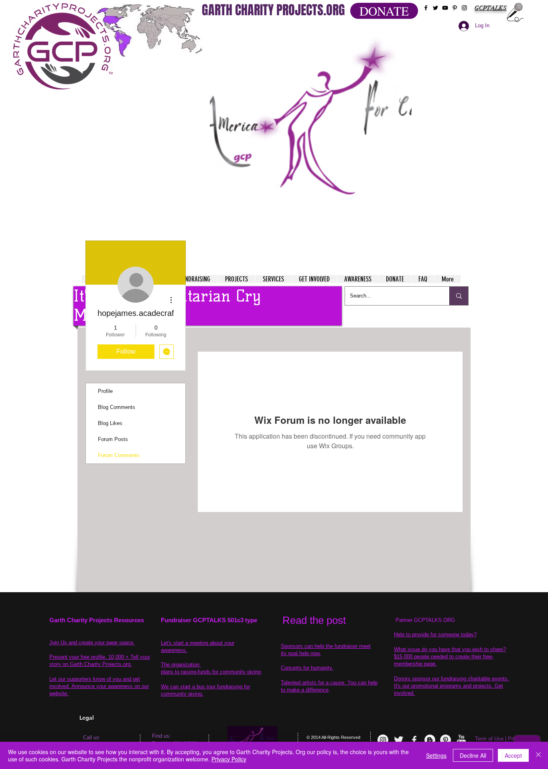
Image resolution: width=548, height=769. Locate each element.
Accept (513, 755)
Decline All (473, 755)
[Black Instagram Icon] (464, 7)
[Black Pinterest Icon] (454, 7)
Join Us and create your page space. (92, 642)
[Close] (538, 755)
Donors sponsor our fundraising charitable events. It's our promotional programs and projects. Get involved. (451, 686)
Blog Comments (116, 407)
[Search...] (458, 296)
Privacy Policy (228, 759)
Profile (105, 391)
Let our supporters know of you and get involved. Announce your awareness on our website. (99, 686)
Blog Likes (110, 423)
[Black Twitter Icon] (435, 7)
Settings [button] (436, 755)
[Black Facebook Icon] (425, 7)
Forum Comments (119, 455)
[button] (311, 128)
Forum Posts (113, 439)
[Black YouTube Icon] (445, 7)
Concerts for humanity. (307, 668)
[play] (390, 31)
